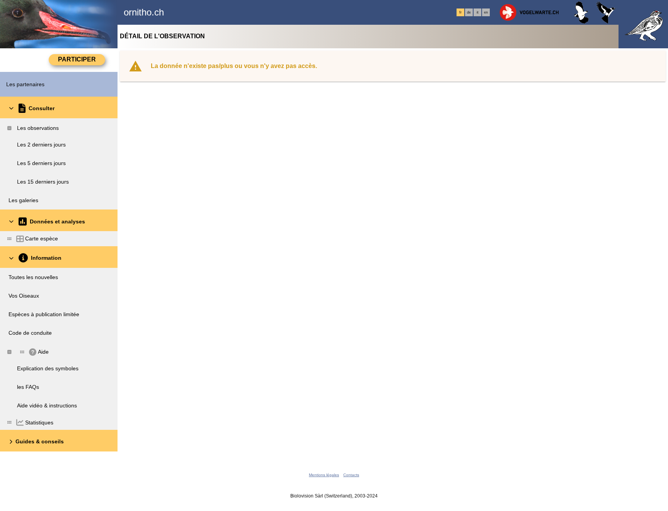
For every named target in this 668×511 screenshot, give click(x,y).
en (486, 12)
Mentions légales (324, 475)
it (478, 12)
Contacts (351, 475)
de (469, 12)
